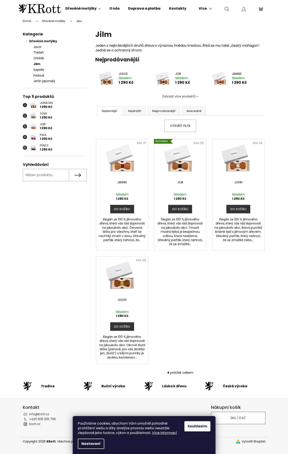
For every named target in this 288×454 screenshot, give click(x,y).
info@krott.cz (39, 414)
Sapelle (38, 70)
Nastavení (91, 443)
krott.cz (34, 424)
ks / (238, 418)
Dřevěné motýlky (43, 41)
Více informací (164, 432)
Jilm (36, 64)
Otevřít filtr (180, 126)
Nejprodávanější (163, 111)
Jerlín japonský (44, 81)
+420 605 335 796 (42, 419)
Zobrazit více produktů (178, 96)
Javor (37, 47)
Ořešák (38, 58)
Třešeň (38, 52)
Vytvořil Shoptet (253, 442)
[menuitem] (83, 8)
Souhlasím (197, 426)
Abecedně (194, 111)
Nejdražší (134, 111)
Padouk (38, 75)
